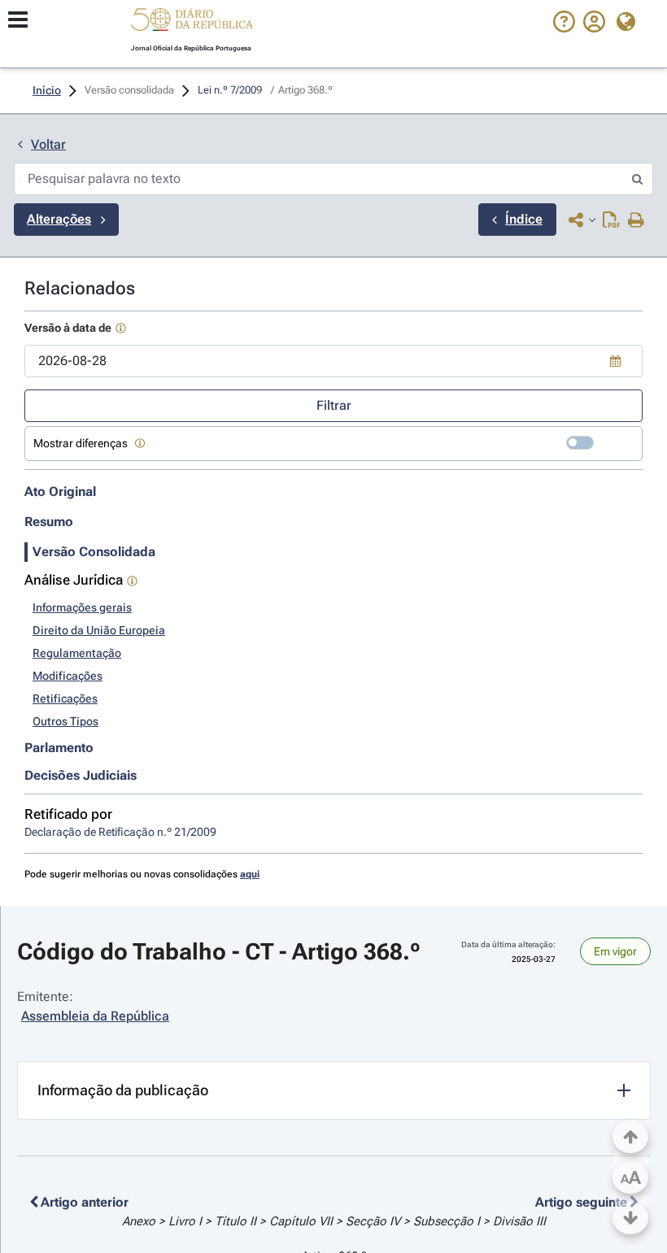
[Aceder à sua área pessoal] (594, 28)
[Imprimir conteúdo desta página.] (636, 221)
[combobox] (333, 361)
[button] (192, 22)
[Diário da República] (192, 23)
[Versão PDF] (611, 221)
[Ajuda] (564, 28)
